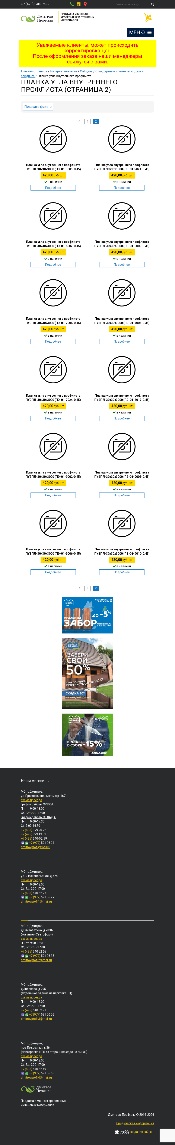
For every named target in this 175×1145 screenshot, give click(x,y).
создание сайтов (142, 1131)
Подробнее (53, 187)
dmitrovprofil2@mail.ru (36, 960)
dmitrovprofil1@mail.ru (36, 901)
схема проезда (31, 800)
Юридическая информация (135, 1123)
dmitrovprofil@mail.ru (35, 847)
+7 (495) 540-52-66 (35, 4)
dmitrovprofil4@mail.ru (36, 1077)
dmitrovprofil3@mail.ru (36, 1018)
